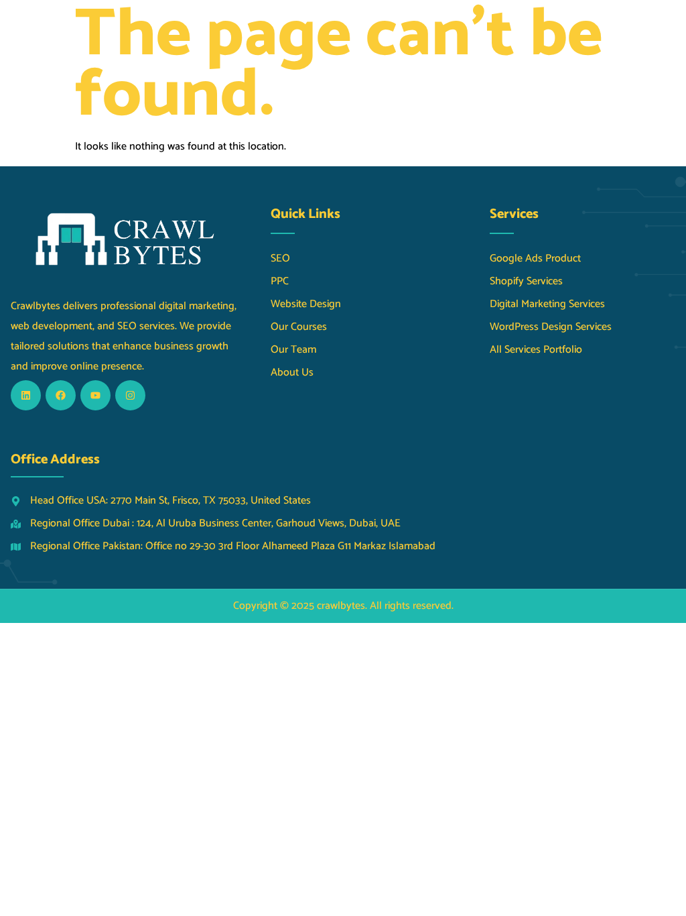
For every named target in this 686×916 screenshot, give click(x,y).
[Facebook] (61, 395)
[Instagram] (130, 395)
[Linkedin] (26, 395)
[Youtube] (95, 395)
